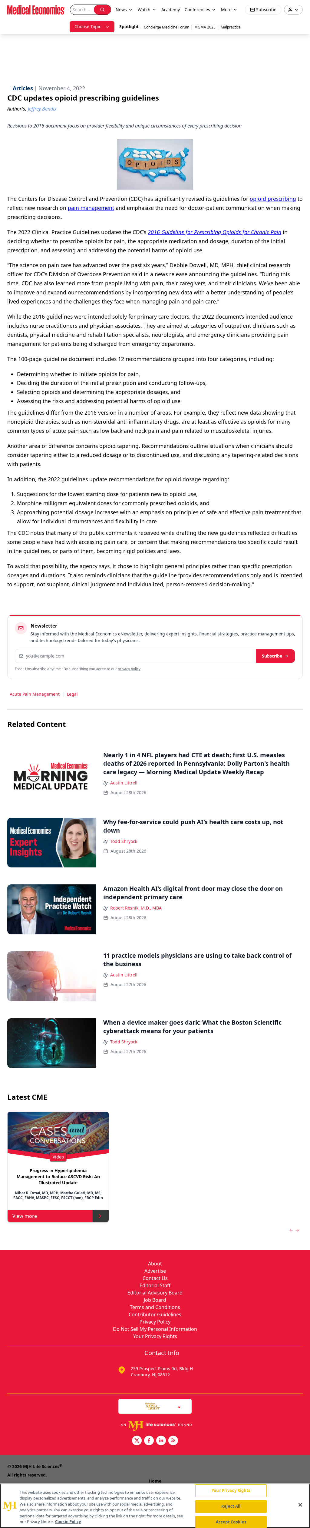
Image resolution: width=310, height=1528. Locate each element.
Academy (170, 9)
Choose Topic (87, 26)
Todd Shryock (123, 841)
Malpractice (231, 27)
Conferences (197, 9)
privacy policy (129, 668)
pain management (91, 207)
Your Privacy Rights (155, 1336)
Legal (72, 694)
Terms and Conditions (155, 1307)
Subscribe (272, 656)
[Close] (300, 1505)
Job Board (155, 1300)
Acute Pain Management (35, 694)
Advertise (155, 1271)
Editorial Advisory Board (155, 1292)
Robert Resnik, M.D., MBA (136, 908)
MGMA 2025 (205, 27)
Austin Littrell (123, 783)
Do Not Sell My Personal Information (155, 1329)
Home (155, 1481)
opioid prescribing (273, 198)
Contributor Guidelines (155, 1314)
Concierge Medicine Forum (166, 27)
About (155, 1263)
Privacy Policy (155, 1321)
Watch (144, 9)
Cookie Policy (68, 1521)
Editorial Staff (155, 1285)
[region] (155, 1505)
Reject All (230, 1506)
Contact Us (155, 1278)
